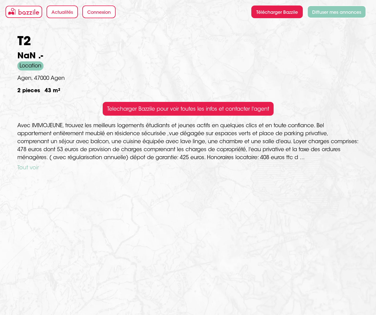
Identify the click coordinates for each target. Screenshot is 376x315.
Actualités (62, 12)
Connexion (99, 12)
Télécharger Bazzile (277, 12)
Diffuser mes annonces (336, 12)
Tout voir (28, 168)
